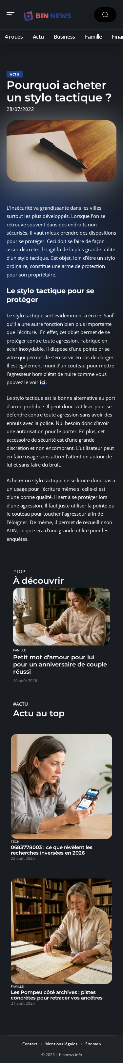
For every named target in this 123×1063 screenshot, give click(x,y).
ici (43, 382)
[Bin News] (47, 14)
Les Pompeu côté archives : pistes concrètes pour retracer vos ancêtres (57, 995)
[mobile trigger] (12, 14)
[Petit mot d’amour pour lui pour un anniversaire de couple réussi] (61, 617)
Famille (19, 650)
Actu (15, 74)
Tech (15, 841)
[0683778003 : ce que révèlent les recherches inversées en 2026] (61, 786)
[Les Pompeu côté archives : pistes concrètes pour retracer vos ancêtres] (61, 930)
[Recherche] (105, 15)
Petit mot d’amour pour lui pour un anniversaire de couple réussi (60, 664)
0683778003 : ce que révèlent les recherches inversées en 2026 (51, 850)
